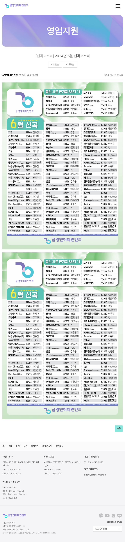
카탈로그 (35, 446)
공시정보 (59, 446)
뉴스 (25, 446)
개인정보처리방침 (114, 522)
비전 (18, 446)
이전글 (56, 64)
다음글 (71, 64)
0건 (23, 75)
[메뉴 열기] (118, 6)
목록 (119, 428)
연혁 (10, 446)
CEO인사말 (47, 446)
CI (4, 446)
